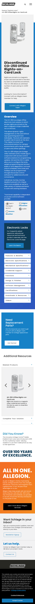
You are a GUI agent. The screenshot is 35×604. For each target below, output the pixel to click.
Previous (3, 382)
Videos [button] (8, 300)
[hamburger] (30, 2)
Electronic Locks (12, 10)
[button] (25, 4)
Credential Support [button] (14, 270)
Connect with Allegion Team (17, 106)
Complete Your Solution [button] (13, 418)
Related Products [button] (10, 365)
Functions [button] (10, 275)
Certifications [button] (11, 290)
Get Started (12, 343)
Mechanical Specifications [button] (17, 265)
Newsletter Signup (12, 534)
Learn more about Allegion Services (17, 506)
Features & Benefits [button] (14, 255)
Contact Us (10, 554)
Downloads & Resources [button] (16, 295)
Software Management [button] (15, 285)
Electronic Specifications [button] (16, 260)
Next (32, 382)
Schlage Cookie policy (18, 590)
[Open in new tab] (8, 4)
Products (4, 10)
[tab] (17, 365)
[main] (17, 586)
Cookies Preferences (17, 595)
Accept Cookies (17, 600)
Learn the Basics (15, 245)
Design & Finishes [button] (13, 280)
